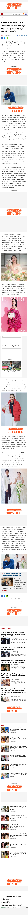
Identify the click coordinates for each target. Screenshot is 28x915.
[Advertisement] (14, 870)
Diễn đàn (6, 14)
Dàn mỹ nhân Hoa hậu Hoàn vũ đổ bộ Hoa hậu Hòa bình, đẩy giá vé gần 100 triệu (18, 854)
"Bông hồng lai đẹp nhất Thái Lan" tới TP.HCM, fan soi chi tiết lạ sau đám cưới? (18, 809)
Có (6, 601)
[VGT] (2, 14)
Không (21, 601)
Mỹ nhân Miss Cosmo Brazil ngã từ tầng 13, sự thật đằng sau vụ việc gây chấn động (18, 827)
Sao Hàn (20, 18)
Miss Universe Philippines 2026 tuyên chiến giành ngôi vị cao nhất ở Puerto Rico (18, 730)
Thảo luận (21, 35)
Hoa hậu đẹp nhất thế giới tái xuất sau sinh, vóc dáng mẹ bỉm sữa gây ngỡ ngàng (18, 818)
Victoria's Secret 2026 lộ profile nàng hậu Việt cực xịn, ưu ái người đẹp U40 (18, 845)
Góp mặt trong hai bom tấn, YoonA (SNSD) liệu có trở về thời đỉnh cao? (11, 574)
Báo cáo (25, 35)
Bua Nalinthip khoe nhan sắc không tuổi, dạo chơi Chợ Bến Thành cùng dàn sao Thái (18, 748)
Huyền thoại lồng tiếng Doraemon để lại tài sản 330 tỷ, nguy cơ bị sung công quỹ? (18, 767)
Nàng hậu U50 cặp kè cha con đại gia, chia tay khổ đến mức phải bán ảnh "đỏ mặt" (18, 739)
